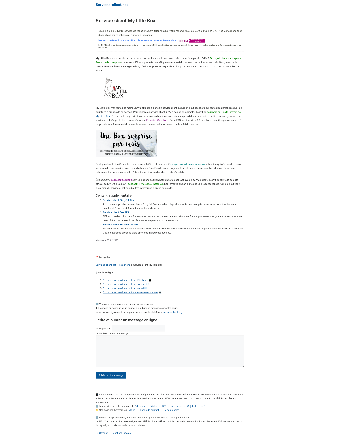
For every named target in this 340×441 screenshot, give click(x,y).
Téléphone (124, 264)
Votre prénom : (104, 328)
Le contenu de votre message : (113, 333)
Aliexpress (176, 406)
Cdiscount (140, 406)
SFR (164, 406)
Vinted (153, 406)
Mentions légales (121, 433)
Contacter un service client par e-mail (123, 288)
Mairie (132, 410)
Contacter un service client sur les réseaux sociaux (130, 292)
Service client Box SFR (116, 212)
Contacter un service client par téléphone (125, 280)
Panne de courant (149, 410)
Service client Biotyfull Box (118, 200)
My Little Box (103, 116)
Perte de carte (171, 410)
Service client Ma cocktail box (121, 224)
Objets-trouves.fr (196, 406)
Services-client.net (112, 5)
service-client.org (172, 312)
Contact (103, 433)
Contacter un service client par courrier (124, 284)
